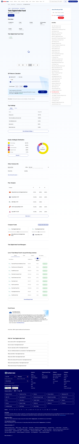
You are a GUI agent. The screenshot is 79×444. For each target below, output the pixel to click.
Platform (15, 1)
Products (11, 1)
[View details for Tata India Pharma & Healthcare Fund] (17, 264)
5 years (25, 86)
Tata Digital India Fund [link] (26, 4)
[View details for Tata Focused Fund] (17, 285)
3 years (21, 86)
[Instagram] (17, 390)
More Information (8, 435)
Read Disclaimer (63, 415)
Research (23, 1)
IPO (43, 1)
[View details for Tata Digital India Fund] (18, 229)
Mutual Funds (13, 4)
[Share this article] (48, 9)
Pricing (19, 1)
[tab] (19, 65)
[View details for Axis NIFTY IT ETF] (20, 212)
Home (9, 4)
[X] (12, 390)
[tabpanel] (28, 120)
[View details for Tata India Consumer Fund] (17, 274)
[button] (73, 1)
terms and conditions (60, 15)
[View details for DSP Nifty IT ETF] (20, 202)
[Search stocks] (50, 1)
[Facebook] (21, 390)
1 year (17, 86)
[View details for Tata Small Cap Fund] (17, 288)
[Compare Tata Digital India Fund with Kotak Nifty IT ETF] (38, 232)
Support (37, 1)
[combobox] (56, 1)
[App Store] (15, 388)
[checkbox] (52, 15)
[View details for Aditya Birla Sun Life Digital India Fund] (20, 192)
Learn (30, 1)
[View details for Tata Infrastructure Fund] (17, 278)
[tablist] (28, 65)
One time (20, 77)
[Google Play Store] (8, 388)
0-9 (54, 409)
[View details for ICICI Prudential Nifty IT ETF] (20, 207)
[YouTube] (15, 390)
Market (27, 1)
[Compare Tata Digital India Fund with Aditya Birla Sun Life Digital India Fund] (18, 232)
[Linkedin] (19, 390)
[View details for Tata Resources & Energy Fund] (17, 267)
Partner (33, 1)
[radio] (9, 77)
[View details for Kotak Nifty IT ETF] (20, 197)
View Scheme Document (12, 174)
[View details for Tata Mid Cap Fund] (17, 271)
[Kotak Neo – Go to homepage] (5, 1)
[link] (11, 376)
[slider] (10, 81)
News (41, 1)
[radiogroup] (15, 77)
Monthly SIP (13, 77)
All (56, 409)
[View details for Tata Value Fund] (17, 281)
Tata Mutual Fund (19, 4)
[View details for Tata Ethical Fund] (17, 295)
